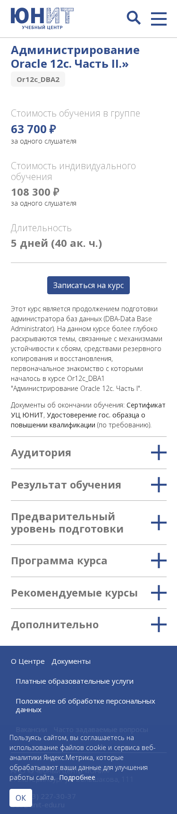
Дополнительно (55, 624)
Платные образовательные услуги (75, 681)
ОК (21, 798)
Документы (71, 661)
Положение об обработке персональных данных (85, 705)
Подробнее (77, 777)
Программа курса (59, 560)
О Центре (28, 661)
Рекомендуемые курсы (74, 593)
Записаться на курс (88, 285)
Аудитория (41, 452)
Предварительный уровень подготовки (67, 522)
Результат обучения (66, 485)
